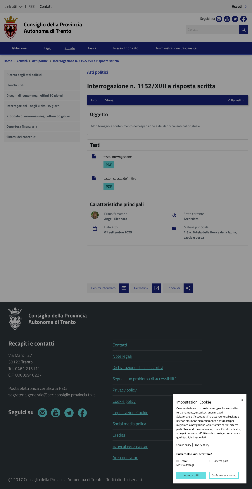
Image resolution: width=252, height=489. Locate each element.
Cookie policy (183, 445)
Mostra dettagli (185, 465)
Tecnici (184, 461)
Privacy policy (201, 445)
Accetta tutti (191, 475)
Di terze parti (220, 461)
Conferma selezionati (224, 475)
